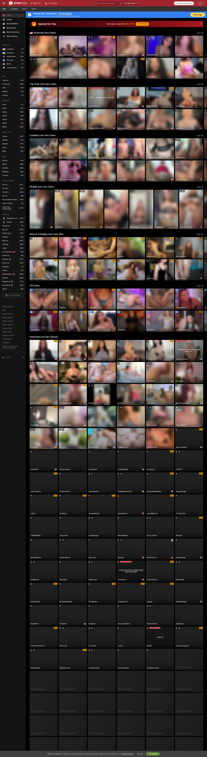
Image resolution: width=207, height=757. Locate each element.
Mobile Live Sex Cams (42, 186)
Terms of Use (7, 332)
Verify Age (197, 15)
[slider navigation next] (201, 57)
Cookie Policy (127, 754)
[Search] (120, 3)
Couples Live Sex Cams (43, 135)
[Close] (200, 24)
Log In (200, 3)
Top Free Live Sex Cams (43, 84)
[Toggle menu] (4, 3)
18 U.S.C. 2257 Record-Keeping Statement (10, 347)
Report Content (7, 321)
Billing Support (7, 317)
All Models (6, 343)
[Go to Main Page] (18, 3)
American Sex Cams (45, 32)
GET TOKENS (142, 24)
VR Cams (35, 285)
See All (200, 33)
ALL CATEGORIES (14, 295)
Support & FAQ (7, 314)
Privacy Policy (7, 328)
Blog (4, 310)
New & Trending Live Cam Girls (46, 234)
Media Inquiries (7, 325)
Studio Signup (7, 339)
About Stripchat (7, 307)
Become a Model (8, 335)
